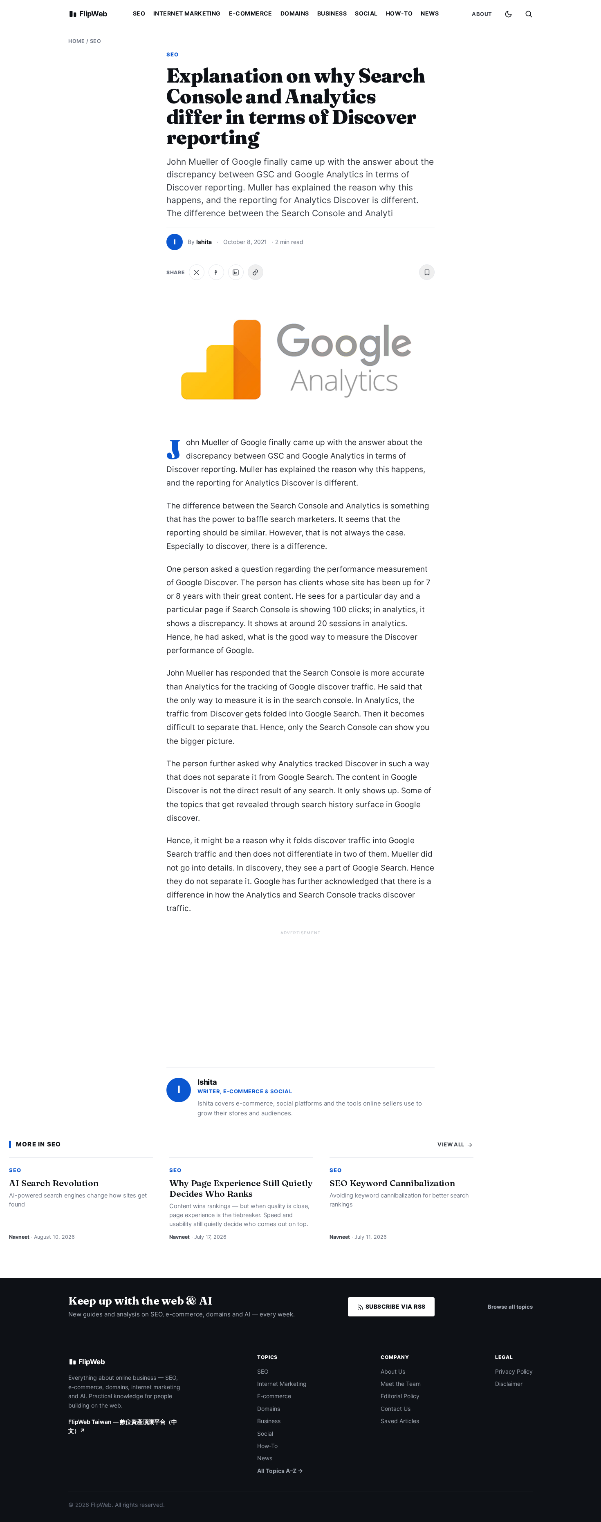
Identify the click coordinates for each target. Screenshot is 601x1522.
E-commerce (250, 13)
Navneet (19, 1237)
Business (332, 13)
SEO (139, 13)
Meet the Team (401, 1383)
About (482, 14)
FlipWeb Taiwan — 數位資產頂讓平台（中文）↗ (122, 1426)
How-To (399, 13)
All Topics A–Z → (280, 1470)
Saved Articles (400, 1420)
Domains (294, 13)
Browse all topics (510, 1306)
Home (76, 41)
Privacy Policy (514, 1371)
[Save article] (427, 272)
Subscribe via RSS (395, 1306)
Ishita (204, 241)
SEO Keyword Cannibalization (392, 1182)
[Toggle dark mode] (508, 14)
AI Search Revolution (54, 1182)
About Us (393, 1371)
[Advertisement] (300, 995)
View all (451, 1144)
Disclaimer (509, 1383)
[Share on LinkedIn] (236, 272)
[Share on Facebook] (216, 272)
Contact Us (395, 1408)
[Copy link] (255, 272)
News (430, 13)
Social (366, 13)
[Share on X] (196, 272)
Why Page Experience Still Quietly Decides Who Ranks (241, 1188)
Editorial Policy (400, 1395)
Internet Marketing (187, 13)
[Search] (529, 14)
